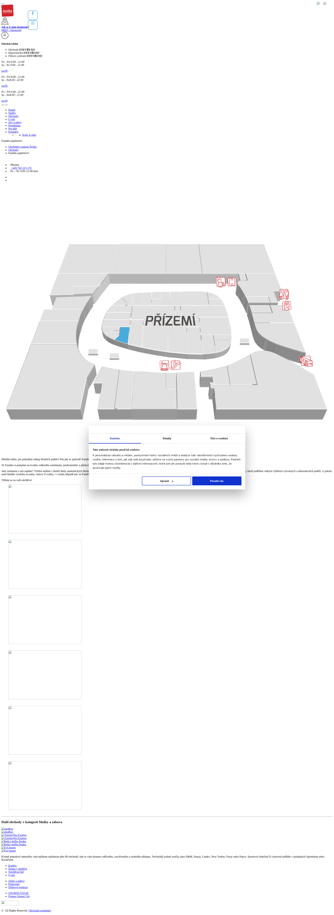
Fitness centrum (25, 55)
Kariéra (12, 865)
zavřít (4, 70)
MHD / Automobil (15, 29)
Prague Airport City (19, 896)
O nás (11, 119)
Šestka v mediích (17, 868)
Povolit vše (217, 481)
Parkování (13, 884)
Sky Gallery (15, 122)
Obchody (21, 49)
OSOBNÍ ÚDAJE (18, 893)
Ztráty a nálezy (16, 881)
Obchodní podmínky (40, 910)
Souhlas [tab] (115, 438)
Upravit (164, 481)
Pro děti (12, 128)
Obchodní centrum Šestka (22, 146)
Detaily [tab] (167, 438)
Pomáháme (14, 125)
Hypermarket (23, 52)
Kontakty (13, 131)
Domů (11, 109)
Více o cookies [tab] (219, 438)
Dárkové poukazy (18, 887)
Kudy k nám (29, 134)
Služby (12, 113)
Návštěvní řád (16, 871)
